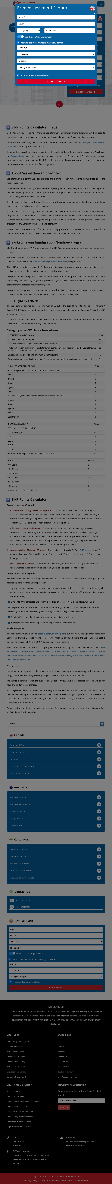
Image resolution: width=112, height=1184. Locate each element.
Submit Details (56, 81)
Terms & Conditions (40, 75)
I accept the (34, 75)
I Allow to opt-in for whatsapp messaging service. (42, 42)
